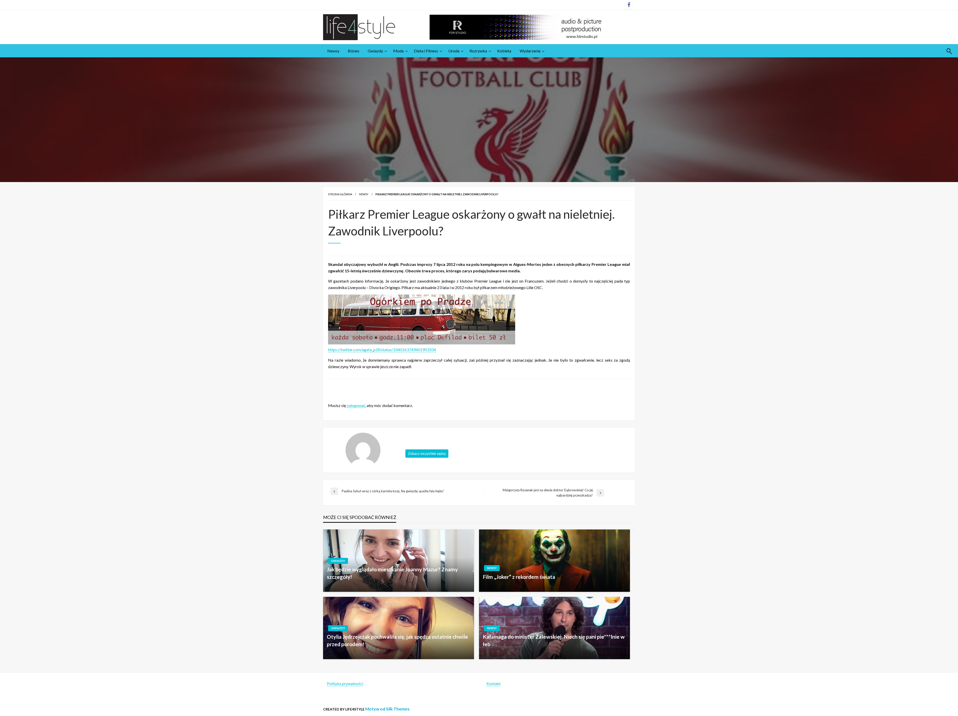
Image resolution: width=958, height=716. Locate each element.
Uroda (453, 50)
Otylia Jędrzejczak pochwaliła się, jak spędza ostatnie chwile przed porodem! (397, 640)
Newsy (333, 50)
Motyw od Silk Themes (387, 709)
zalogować (356, 405)
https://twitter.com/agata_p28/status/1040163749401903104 (382, 349)
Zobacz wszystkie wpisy (427, 453)
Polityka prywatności (345, 683)
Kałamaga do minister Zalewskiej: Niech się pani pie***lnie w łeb (554, 640)
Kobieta (504, 50)
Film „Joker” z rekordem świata (519, 577)
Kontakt (493, 683)
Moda (398, 50)
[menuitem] (333, 50)
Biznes (353, 50)
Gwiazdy (375, 50)
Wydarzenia (530, 50)
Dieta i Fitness (426, 50)
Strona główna (340, 194)
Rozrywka (478, 50)
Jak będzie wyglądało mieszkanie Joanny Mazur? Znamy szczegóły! (392, 573)
